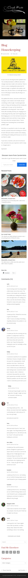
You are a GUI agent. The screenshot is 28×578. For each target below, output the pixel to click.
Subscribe (22, 164)
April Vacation (21, 570)
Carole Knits (10, 575)
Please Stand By (6, 570)
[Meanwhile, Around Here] (14, 185)
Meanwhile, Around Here (8, 198)
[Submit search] (25, 542)
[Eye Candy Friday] (14, 218)
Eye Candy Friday (6, 234)
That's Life (15, 54)
